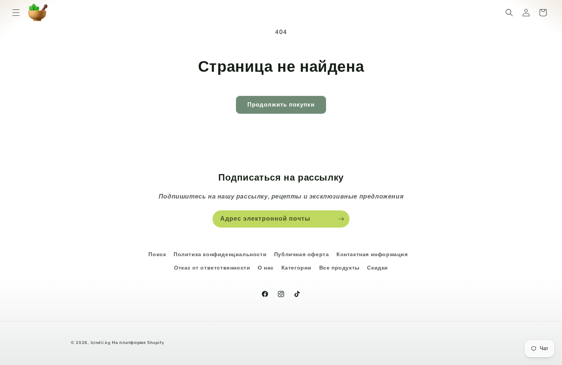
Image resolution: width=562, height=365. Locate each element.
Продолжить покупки (281, 104)
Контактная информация (372, 254)
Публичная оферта (301, 254)
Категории (296, 267)
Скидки (377, 267)
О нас (266, 267)
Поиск (157, 254)
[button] (16, 12)
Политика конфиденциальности (220, 254)
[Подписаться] (341, 219)
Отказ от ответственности (212, 267)
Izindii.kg (101, 343)
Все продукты (339, 267)
